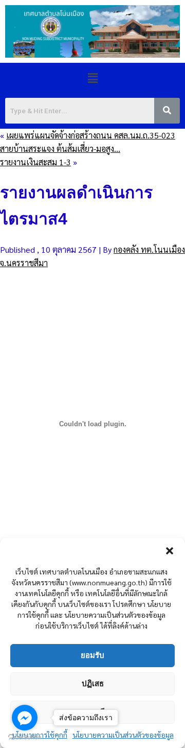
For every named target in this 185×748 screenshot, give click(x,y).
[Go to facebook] (25, 717)
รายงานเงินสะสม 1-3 (35, 161)
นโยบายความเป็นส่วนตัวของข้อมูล (123, 734)
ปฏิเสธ (93, 683)
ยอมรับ (92, 655)
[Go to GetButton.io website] (24, 737)
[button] (169, 551)
